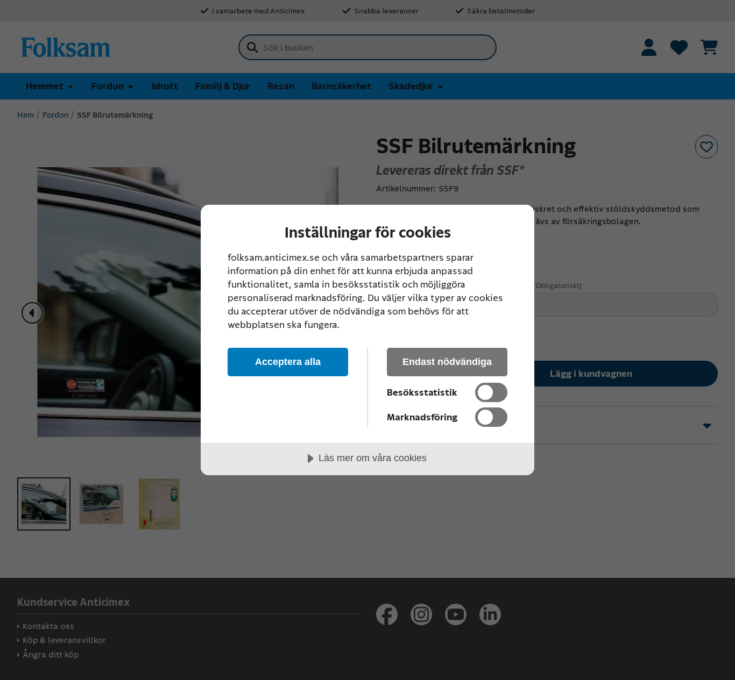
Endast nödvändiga (447, 361)
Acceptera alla (288, 361)
